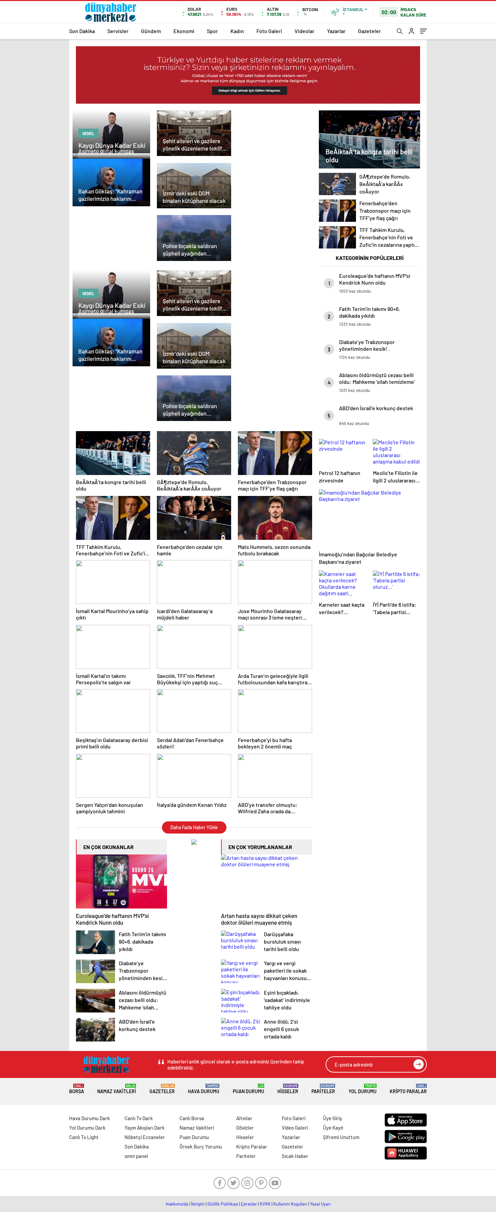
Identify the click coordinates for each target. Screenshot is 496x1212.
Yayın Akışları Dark (145, 1128)
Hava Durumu (203, 1089)
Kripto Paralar (408, 1089)
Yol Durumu (363, 1089)
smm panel (136, 1156)
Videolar (304, 31)
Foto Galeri (269, 31)
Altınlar (244, 1118)
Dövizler (245, 1128)
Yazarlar (336, 31)
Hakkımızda (177, 1204)
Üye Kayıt (333, 1128)
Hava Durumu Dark (89, 1118)
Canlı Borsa (192, 1118)
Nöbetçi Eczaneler (145, 1137)
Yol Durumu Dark (87, 1128)
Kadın (237, 31)
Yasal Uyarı (320, 1204)
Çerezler (249, 1204)
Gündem (151, 31)
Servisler (118, 31)
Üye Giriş (332, 1118)
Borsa (76, 1089)
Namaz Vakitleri (116, 1089)
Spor (212, 31)
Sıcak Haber (295, 1156)
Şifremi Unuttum (341, 1137)
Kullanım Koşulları (290, 1204)
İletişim (198, 1204)
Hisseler (287, 1089)
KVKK (265, 1204)
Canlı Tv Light (84, 1137)
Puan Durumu (248, 1089)
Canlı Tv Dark (139, 1118)
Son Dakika (82, 31)
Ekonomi (183, 31)
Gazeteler (369, 31)
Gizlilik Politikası (223, 1204)
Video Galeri (295, 1128)
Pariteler (323, 1089)
